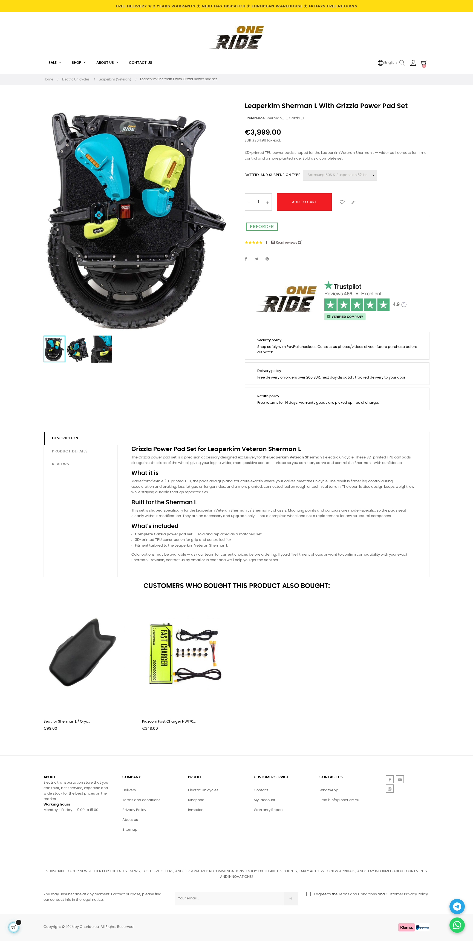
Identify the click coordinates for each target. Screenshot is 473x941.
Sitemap (129, 830)
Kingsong (196, 800)
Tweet (259, 259)
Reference (256, 118)
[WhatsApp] (457, 925)
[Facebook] (389, 779)
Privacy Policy (134, 810)
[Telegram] (457, 906)
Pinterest (270, 259)
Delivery (129, 790)
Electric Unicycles (203, 790)
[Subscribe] (291, 898)
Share (249, 259)
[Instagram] (389, 788)
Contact (261, 790)
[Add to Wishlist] (342, 202)
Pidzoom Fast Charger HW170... (169, 721)
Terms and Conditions (357, 894)
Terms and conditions (141, 800)
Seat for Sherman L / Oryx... (67, 721)
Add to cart (304, 202)
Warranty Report (268, 810)
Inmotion (195, 810)
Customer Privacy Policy (407, 894)
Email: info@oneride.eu (339, 800)
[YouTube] (399, 779)
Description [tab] (65, 438)
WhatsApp (328, 790)
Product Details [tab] (70, 451)
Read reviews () (286, 242)
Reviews (60, 464)
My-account (264, 800)
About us (130, 820)
